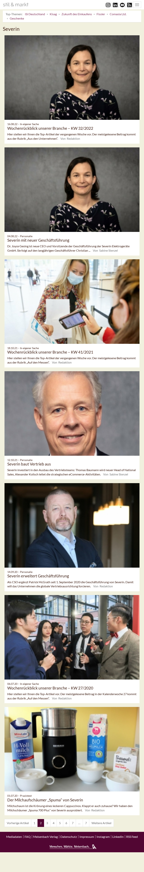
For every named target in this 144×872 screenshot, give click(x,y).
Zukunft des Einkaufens (77, 14)
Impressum (87, 836)
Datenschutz (68, 836)
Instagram (103, 836)
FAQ (28, 836)
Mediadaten (14, 836)
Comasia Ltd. (118, 14)
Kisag (53, 14)
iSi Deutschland (35, 14)
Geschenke (17, 18)
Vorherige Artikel (18, 823)
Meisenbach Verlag (45, 836)
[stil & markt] (16, 4)
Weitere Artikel (101, 823)
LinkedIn (118, 836)
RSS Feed (132, 836)
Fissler (101, 14)
